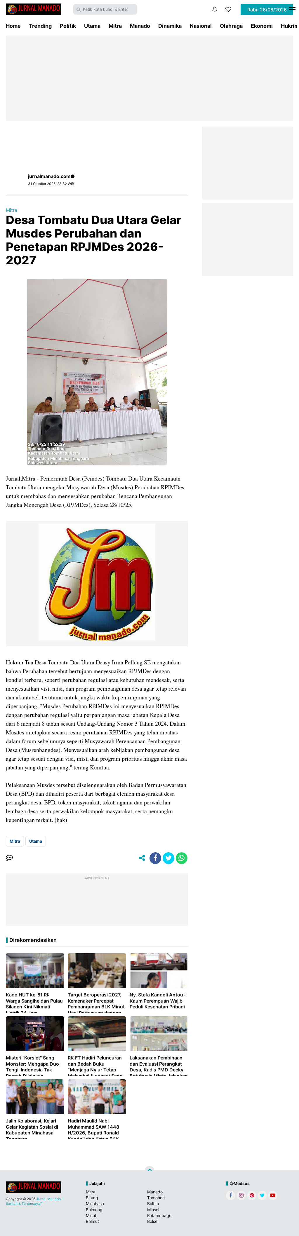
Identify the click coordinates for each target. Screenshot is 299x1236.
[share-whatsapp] (181, 858)
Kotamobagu (159, 1215)
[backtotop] (149, 1171)
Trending (40, 26)
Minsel (153, 1209)
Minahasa (95, 1203)
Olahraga (231, 26)
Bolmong (94, 1209)
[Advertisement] (149, 78)
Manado (140, 26)
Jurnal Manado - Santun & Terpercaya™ (34, 1201)
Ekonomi (262, 26)
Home (13, 26)
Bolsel (152, 1221)
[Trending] (228, 9)
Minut (91, 1215)
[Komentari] (9, 858)
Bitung (92, 1197)
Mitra (115, 26)
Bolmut (92, 1221)
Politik (68, 26)
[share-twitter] (168, 858)
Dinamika (170, 26)
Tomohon (156, 1197)
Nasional (201, 26)
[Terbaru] (214, 9)
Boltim (153, 1203)
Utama (92, 26)
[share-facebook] (155, 858)
